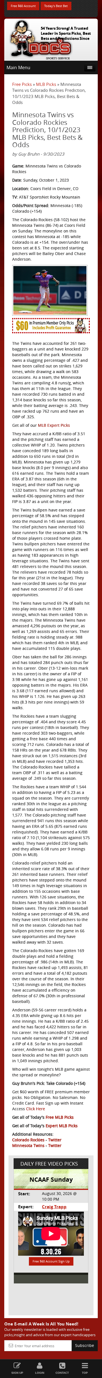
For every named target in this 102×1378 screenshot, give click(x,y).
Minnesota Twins (28, 1145)
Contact (62, 1372)
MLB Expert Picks (54, 425)
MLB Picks (46, 84)
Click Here (35, 1108)
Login (39, 1372)
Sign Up (17, 1372)
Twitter (54, 1139)
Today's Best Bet (56, 6)
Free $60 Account (23, 6)
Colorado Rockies (28, 1139)
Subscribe (84, 1345)
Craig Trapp (54, 1207)
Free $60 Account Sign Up (51, 1261)
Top (85, 1372)
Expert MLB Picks (62, 1125)
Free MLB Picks (60, 1117)
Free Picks (22, 84)
